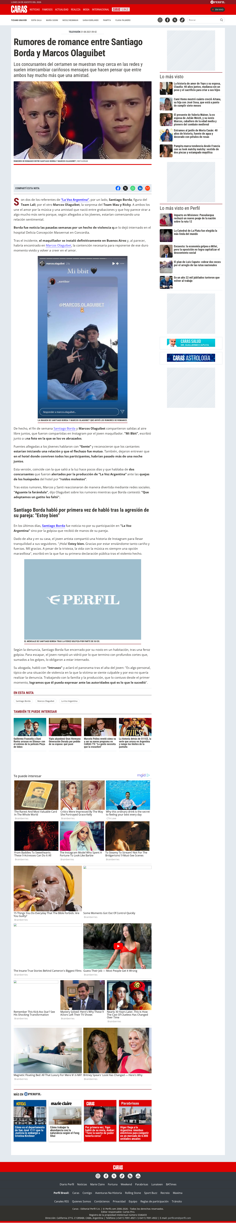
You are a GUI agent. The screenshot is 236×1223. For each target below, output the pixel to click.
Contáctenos (102, 1201)
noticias (30, 1104)
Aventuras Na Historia (108, 1193)
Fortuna (113, 1184)
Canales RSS (61, 1201)
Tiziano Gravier (19, 20)
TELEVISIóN (74, 31)
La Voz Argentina (69, 701)
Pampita (107, 20)
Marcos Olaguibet (58, 245)
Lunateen (157, 1184)
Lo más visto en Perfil (180, 208)
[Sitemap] (138, 1176)
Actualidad (61, 9)
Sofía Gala (36, 20)
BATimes (171, 1184)
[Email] (147, 188)
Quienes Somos (81, 1201)
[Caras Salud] (191, 346)
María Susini (52, 20)
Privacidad (119, 1201)
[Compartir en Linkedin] (140, 188)
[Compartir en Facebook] (118, 188)
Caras (75, 1193)
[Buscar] (221, 20)
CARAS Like (121, 9)
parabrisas (135, 1104)
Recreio (165, 1193)
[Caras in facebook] (167, 20)
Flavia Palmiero (123, 20)
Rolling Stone (133, 1193)
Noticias (35, 9)
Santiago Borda (64, 428)
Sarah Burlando (91, 20)
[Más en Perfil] (32, 1094)
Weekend (126, 1184)
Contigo (87, 1193)
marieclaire (65, 1104)
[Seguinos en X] (174, 20)
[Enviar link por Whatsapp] (132, 188)
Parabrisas (141, 1184)
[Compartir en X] (125, 188)
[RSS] (130, 1176)
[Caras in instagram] (160, 20)
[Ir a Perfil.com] (217, 3)
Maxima (177, 1193)
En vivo (219, 9)
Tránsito (177, 1201)
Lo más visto (172, 76)
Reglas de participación (154, 1201)
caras (100, 1104)
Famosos (47, 9)
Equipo (133, 1201)
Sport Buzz (150, 1193)
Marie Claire (97, 1184)
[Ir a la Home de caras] (19, 12)
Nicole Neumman (70, 20)
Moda (86, 9)
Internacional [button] (100, 9)
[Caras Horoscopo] (191, 361)
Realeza (75, 9)
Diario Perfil (67, 1184)
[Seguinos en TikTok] (182, 20)
